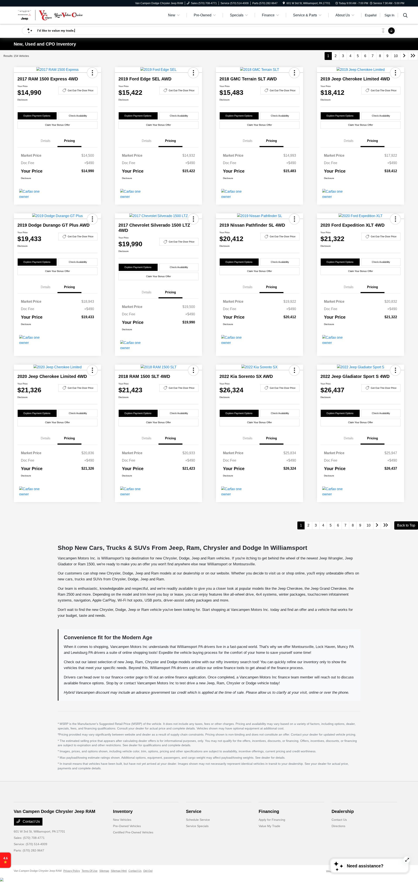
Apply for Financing (272, 819)
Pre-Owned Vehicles (127, 826)
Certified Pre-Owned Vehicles (133, 832)
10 (396, 56)
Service (193, 811)
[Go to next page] (404, 56)
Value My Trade (269, 826)
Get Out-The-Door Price (80, 90)
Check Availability (78, 115)
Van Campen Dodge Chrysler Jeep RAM (38, 870)
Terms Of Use (90, 870)
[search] (405, 16)
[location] (284, 3)
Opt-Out (147, 870)
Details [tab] (46, 141)
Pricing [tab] (69, 141)
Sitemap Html (119, 870)
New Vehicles (122, 819)
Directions (338, 826)
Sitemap (104, 870)
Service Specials (197, 826)
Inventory (123, 811)
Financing (269, 811)
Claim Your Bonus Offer (57, 125)
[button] (92, 72)
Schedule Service (198, 819)
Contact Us (31, 821)
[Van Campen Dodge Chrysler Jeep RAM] (51, 15)
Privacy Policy (71, 870)
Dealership (343, 811)
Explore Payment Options (37, 115)
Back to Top (406, 525)
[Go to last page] (413, 56)
